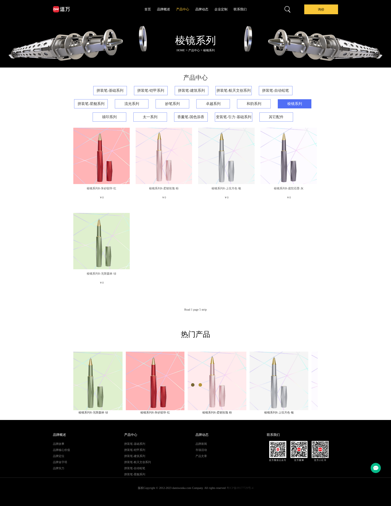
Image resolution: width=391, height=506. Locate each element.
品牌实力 (58, 468)
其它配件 (276, 117)
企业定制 (220, 9)
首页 (147, 9)
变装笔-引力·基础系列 (233, 117)
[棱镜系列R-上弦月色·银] (226, 156)
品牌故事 (58, 443)
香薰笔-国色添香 (190, 117)
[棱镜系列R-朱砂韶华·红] (101, 156)
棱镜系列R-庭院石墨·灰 (288, 188)
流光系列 (131, 104)
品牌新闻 (201, 443)
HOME (181, 50)
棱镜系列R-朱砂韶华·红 (101, 188)
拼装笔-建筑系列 (191, 90)
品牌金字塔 (60, 462)
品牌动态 (201, 9)
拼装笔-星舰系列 (91, 104)
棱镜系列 (209, 50)
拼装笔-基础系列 (110, 90)
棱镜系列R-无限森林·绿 (101, 273)
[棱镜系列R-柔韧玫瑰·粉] (164, 156)
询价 (321, 9)
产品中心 (182, 9)
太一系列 (150, 117)
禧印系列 (109, 117)
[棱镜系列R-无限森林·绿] (101, 241)
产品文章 (201, 456)
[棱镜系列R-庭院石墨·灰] (288, 156)
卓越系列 (213, 104)
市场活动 (201, 449)
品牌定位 (58, 456)
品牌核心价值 (61, 449)
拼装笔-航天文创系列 (233, 90)
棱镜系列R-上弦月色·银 (226, 188)
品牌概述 (163, 9)
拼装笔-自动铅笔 (275, 90)
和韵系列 (254, 104)
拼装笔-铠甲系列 (150, 90)
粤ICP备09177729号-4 (239, 488)
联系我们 (240, 9)
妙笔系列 (172, 104)
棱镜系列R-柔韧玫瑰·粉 (164, 188)
